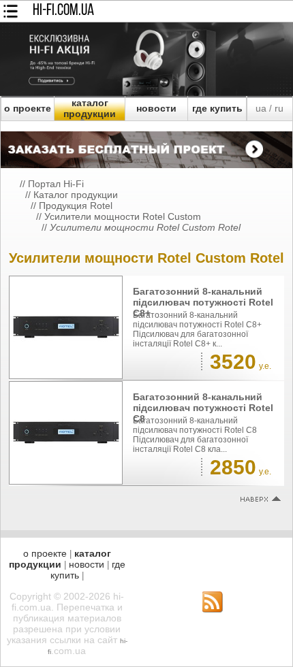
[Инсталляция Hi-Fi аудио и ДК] (146, 146)
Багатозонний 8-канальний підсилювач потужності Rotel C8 (203, 407)
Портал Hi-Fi (56, 183)
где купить (217, 108)
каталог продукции (89, 108)
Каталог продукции (75, 194)
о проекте (27, 108)
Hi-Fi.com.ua (63, 11)
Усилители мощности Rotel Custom (122, 216)
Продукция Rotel (75, 205)
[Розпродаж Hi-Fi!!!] (146, 92)
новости (156, 108)
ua (261, 108)
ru (279, 108)
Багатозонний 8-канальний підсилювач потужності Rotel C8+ (203, 302)
